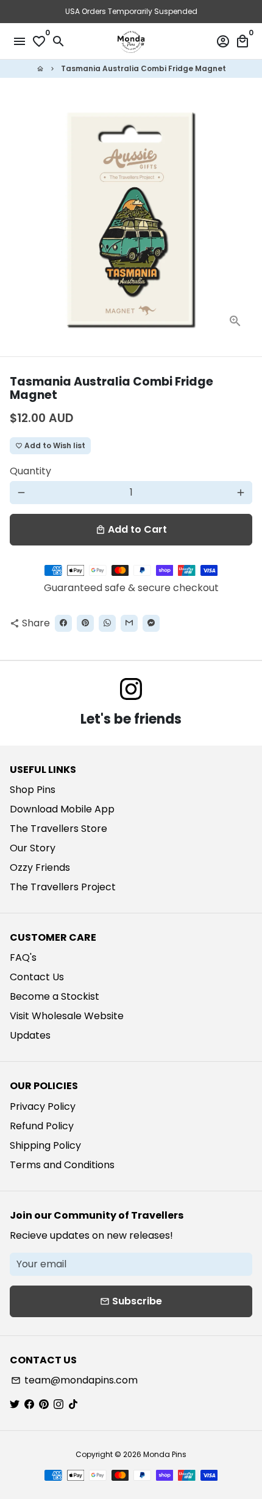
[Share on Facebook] (63, 623)
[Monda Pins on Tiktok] (73, 1404)
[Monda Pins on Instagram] (131, 689)
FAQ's (23, 957)
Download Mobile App (62, 809)
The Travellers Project (63, 887)
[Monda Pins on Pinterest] (44, 1404)
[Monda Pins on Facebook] (29, 1404)
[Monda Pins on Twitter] (14, 1404)
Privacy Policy (43, 1106)
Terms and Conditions (62, 1165)
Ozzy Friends (40, 867)
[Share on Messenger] (151, 623)
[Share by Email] (129, 623)
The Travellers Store (58, 829)
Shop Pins (32, 790)
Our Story (32, 848)
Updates (30, 1035)
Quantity (30, 471)
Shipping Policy (45, 1145)
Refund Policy (42, 1126)
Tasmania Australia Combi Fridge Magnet (143, 68)
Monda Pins (164, 1454)
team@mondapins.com (74, 1380)
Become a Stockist (54, 996)
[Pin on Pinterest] (85, 623)
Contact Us (37, 977)
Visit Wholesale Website (67, 1016)
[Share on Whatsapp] (107, 623)
